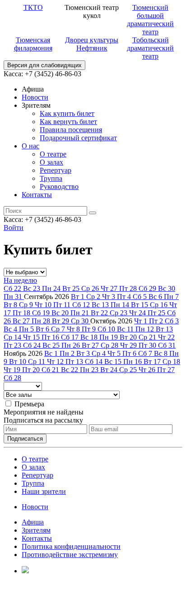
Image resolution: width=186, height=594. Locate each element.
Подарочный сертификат (78, 138)
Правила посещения (71, 130)
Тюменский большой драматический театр (150, 20)
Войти (13, 227)
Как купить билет (67, 113)
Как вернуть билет (68, 121)
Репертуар (55, 170)
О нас (30, 146)
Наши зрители (44, 491)
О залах (51, 162)
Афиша (33, 522)
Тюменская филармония (33, 44)
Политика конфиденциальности (71, 546)
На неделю (20, 280)
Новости (35, 97)
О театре (53, 154)
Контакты (37, 194)
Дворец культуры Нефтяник (91, 44)
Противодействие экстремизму (70, 554)
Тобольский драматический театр (150, 48)
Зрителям (36, 530)
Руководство (59, 186)
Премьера (29, 404)
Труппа (51, 178)
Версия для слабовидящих (44, 65)
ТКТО (33, 7)
